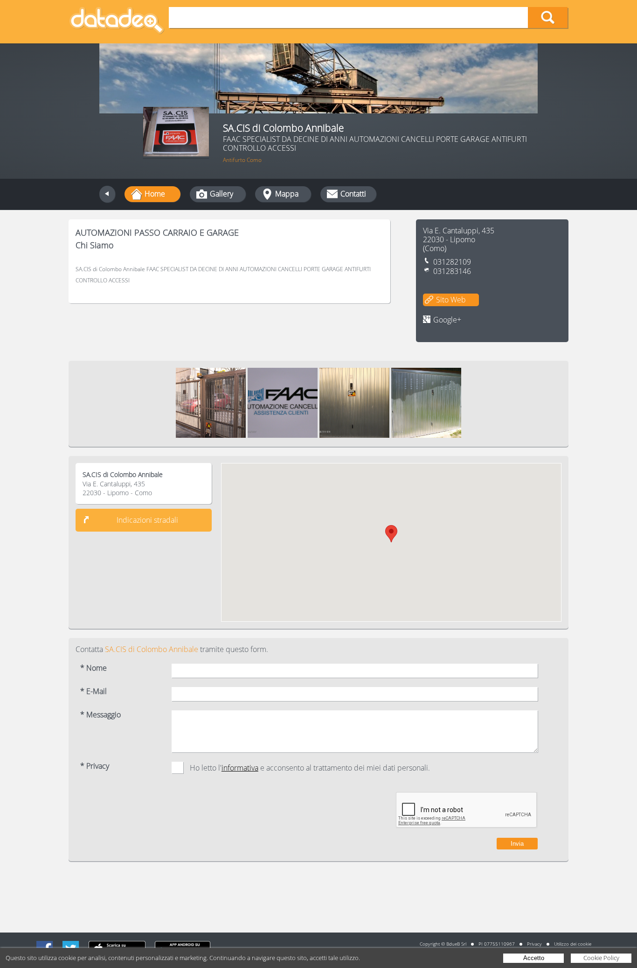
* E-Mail (93, 691)
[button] (391, 533)
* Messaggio (100, 714)
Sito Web (451, 300)
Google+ (447, 320)
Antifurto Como (242, 160)
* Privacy (94, 766)
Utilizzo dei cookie (572, 943)
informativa (240, 768)
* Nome (93, 668)
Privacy (534, 943)
